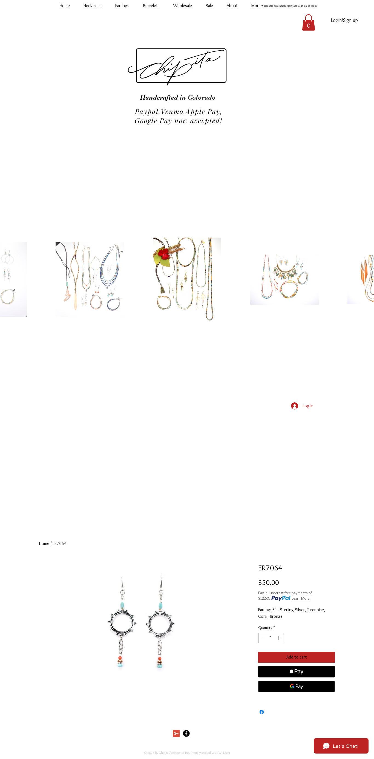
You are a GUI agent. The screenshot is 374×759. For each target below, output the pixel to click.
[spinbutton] (271, 638)
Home (44, 543)
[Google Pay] (296, 686)
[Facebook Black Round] (186, 733)
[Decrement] (262, 638)
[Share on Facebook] (261, 712)
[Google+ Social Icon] (176, 733)
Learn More (301, 598)
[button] (182, 6)
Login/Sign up (344, 20)
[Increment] (279, 638)
